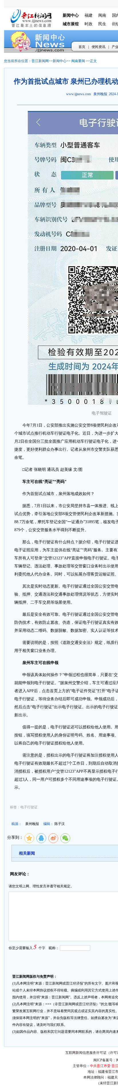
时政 (88, 24)
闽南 (102, 15)
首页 (81, 47)
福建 (88, 15)
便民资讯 (98, 47)
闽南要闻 (78, 61)
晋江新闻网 (40, 61)
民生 (102, 24)
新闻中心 (59, 61)
